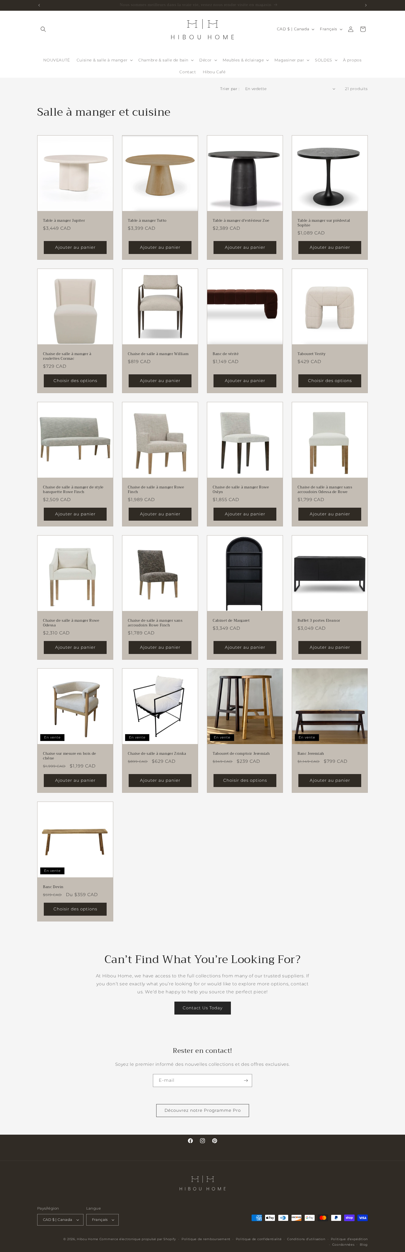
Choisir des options (75, 380)
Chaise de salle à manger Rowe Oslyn (241, 489)
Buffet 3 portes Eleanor (319, 620)
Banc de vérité (226, 354)
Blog (364, 1244)
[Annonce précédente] (39, 5)
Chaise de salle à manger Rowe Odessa (71, 623)
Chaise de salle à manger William (158, 354)
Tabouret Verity (312, 354)
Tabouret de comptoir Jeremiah (241, 753)
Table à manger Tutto (147, 220)
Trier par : (229, 88)
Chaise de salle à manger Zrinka (157, 753)
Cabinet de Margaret (231, 620)
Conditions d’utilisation (306, 1239)
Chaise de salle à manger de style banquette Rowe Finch (73, 489)
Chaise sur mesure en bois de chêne (69, 756)
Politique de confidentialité (259, 1239)
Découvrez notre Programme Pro (202, 1110)
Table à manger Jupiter (64, 220)
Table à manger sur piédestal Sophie (324, 223)
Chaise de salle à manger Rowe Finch (156, 489)
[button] (43, 29)
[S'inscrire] (246, 1080)
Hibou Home (87, 1239)
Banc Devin (53, 887)
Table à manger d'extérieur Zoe (241, 220)
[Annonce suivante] (366, 5)
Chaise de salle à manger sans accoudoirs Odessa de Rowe (325, 489)
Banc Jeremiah (311, 753)
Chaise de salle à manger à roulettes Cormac (67, 356)
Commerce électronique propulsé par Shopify (137, 1239)
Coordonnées (343, 1244)
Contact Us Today (203, 1007)
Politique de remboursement (206, 1239)
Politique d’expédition (349, 1239)
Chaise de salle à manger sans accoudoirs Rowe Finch (155, 623)
